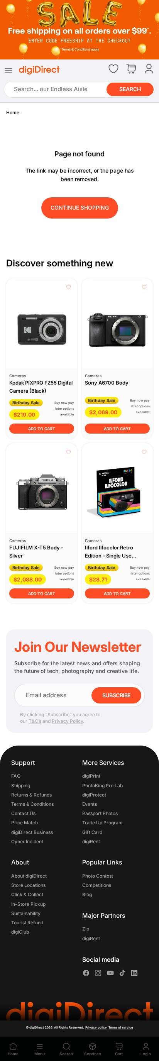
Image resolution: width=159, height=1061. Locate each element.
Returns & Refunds (31, 795)
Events (89, 804)
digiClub (20, 932)
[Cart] (131, 69)
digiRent (91, 841)
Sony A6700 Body (107, 383)
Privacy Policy (67, 721)
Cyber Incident (27, 841)
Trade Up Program (102, 823)
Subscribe (116, 695)
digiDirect (36, 1027)
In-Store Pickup (28, 904)
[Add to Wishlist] (68, 287)
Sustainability (26, 913)
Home (12, 112)
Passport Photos (100, 813)
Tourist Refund (27, 922)
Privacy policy (96, 1027)
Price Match (24, 823)
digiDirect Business (32, 832)
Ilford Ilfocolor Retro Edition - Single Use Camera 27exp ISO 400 (112, 555)
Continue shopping (80, 207)
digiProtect (94, 795)
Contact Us (23, 813)
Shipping (20, 785)
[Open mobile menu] (8, 70)
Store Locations (28, 885)
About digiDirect (29, 876)
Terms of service (120, 1027)
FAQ (15, 776)
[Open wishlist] (113, 68)
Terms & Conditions (32, 804)
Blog (87, 894)
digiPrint (91, 776)
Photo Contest (97, 876)
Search (130, 89)
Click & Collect (27, 894)
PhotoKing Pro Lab (102, 785)
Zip (85, 929)
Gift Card (92, 832)
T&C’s (35, 721)
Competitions (96, 885)
